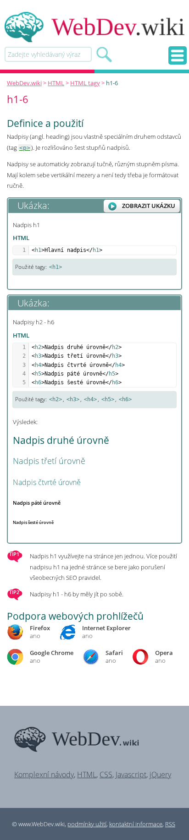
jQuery (160, 774)
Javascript (131, 774)
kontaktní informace (135, 824)
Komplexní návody (44, 774)
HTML (56, 83)
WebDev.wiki (24, 83)
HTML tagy (85, 83)
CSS (106, 774)
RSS (170, 824)
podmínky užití (86, 824)
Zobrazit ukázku (148, 206)
